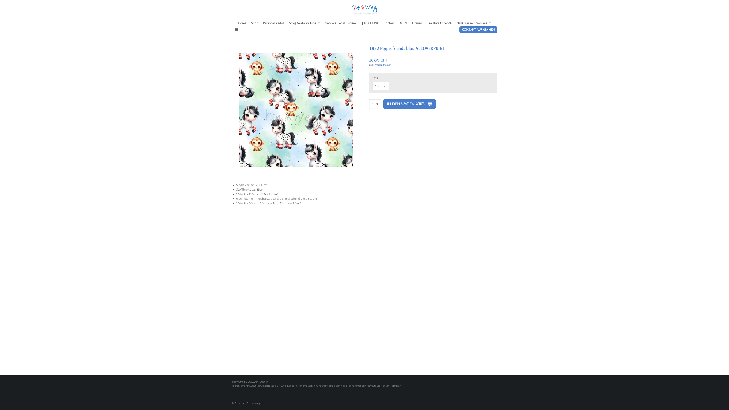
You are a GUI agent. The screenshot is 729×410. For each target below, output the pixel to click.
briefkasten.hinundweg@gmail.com (319, 385)
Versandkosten (383, 64)
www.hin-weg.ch (258, 381)
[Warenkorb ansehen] (236, 29)
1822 (375, 78)
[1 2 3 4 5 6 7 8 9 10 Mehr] (375, 104)
